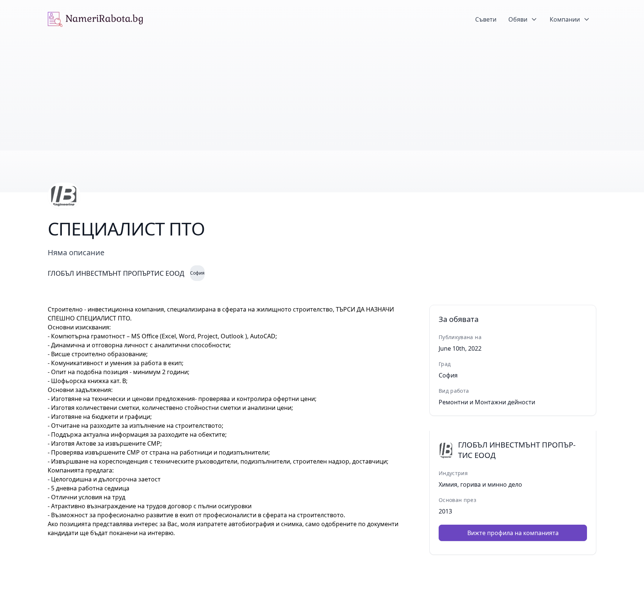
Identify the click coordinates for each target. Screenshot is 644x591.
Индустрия (453, 473)
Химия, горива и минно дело (480, 484)
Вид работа (454, 390)
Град (445, 363)
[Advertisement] (322, 94)
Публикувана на (460, 337)
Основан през (457, 499)
